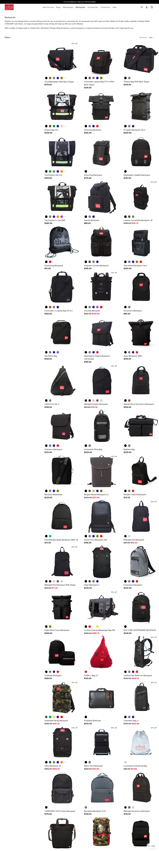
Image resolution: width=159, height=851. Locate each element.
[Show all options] (65, 78)
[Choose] (76, 72)
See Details (92, 2)
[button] (151, 37)
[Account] (146, 7)
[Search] (141, 7)
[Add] (115, 166)
